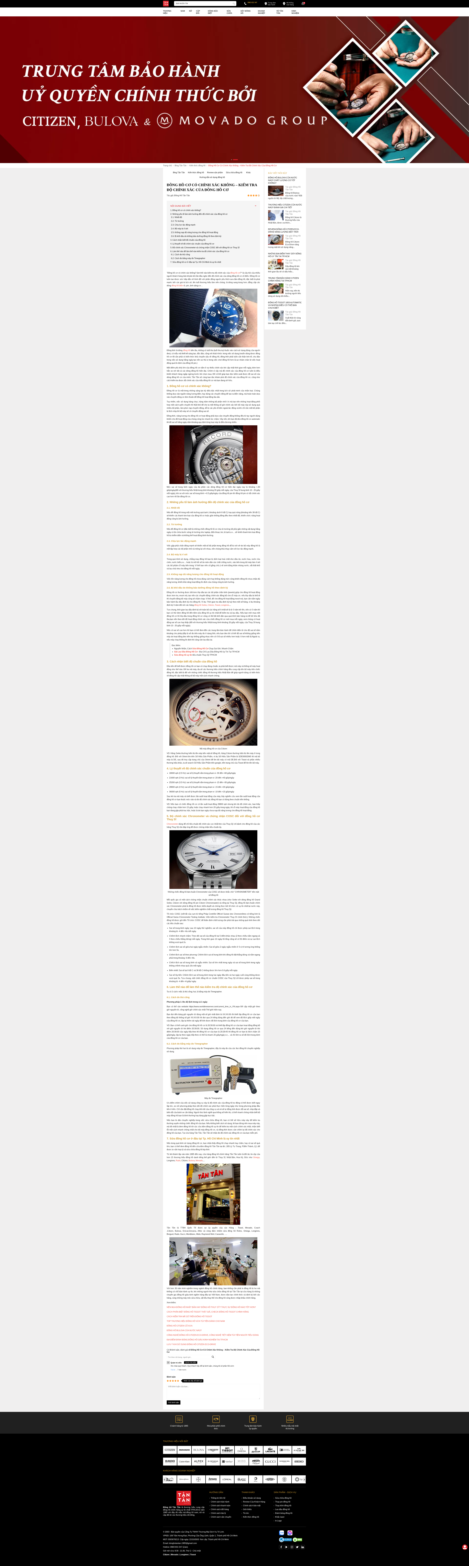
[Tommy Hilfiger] (284, 1450)
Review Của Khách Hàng (254, 1502)
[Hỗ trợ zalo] (281, 1532)
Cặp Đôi (198, 12)
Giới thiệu (247, 1509)
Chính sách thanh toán (220, 1506)
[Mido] (241, 1461)
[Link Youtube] (286, 1548)
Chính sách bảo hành (220, 1502)
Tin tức (246, 1513)
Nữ (190, 11)
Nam (183, 11)
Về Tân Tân (279, 12)
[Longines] (213, 1450)
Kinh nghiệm (295, 12)
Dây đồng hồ (246, 12)
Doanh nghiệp (261, 12)
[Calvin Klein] (184, 1461)
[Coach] (299, 1450)
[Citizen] (170, 1450)
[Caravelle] (227, 1461)
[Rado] (170, 1461)
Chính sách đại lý (218, 1513)
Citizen (166, 1555)
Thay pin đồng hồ (282, 1502)
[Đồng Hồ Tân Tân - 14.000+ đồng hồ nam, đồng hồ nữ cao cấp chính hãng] (166, 4)
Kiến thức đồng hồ (196, 172)
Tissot (193, 1555)
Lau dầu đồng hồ (282, 1509)
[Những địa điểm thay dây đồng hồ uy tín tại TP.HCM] (275, 269)
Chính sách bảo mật (251, 1506)
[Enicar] (256, 1461)
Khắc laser (279, 1517)
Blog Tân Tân (179, 172)
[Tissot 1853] (227, 1450)
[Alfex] (198, 1461)
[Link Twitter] (297, 1548)
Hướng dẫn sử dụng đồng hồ (212, 177)
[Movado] (184, 1450)
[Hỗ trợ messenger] (290, 1532)
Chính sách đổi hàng (220, 1509)
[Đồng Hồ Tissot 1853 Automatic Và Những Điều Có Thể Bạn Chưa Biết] (275, 320)
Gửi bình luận (173, 1402)
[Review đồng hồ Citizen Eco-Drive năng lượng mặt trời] (275, 244)
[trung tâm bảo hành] (234, 89)
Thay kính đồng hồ (283, 1506)
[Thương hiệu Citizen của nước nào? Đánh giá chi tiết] (275, 220)
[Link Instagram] (292, 1548)
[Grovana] (213, 1461)
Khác (248, 172)
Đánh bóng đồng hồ (283, 1513)
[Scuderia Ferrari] (256, 1450)
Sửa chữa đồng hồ (234, 172)
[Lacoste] (270, 1450)
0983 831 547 (252, 2)
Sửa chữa (229, 12)
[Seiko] (299, 1461)
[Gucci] (270, 1461)
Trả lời (173, 1370)
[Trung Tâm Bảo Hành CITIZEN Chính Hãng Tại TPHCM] (275, 293)
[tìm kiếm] (234, 3)
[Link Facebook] (281, 1548)
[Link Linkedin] (302, 1548)
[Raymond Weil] (284, 1461)
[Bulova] (198, 1450)
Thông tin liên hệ (218, 1498)
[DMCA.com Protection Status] (297, 1541)
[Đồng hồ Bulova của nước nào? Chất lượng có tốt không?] (275, 195)
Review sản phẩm (215, 172)
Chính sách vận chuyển (221, 1517)
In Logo (278, 1521)
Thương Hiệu (167, 12)
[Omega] (241, 1450)
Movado (174, 1555)
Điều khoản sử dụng (252, 1498)
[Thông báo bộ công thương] (285, 1541)
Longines (184, 1555)
